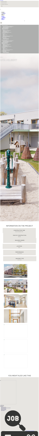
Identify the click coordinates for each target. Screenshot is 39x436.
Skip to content (1, 0)
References (2, 16)
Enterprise (2, 12)
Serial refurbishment (5, 27)
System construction (5, 28)
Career (2, 14)
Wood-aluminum (5, 48)
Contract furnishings (6, 52)
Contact (2, 15)
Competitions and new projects (7, 32)
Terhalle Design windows (6, 36)
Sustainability (3, 13)
